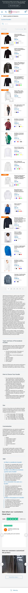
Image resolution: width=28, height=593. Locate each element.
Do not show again (14, 5)
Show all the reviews (13, 577)
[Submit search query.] (3, 24)
